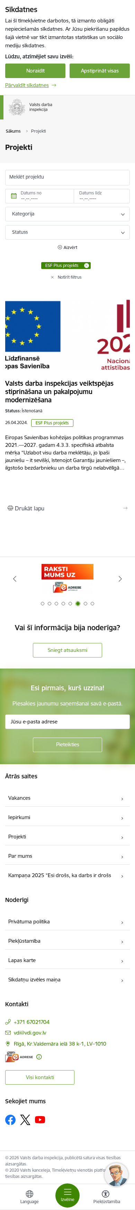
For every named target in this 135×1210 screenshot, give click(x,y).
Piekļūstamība (24, 941)
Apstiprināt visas (100, 70)
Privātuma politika (29, 921)
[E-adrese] (19, 1057)
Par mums (20, 856)
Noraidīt (35, 70)
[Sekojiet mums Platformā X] (25, 1120)
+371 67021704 (32, 1022)
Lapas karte (22, 960)
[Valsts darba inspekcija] (54, 115)
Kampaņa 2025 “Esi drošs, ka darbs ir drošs (59, 875)
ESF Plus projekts (52, 422)
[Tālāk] (120, 578)
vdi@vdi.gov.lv (30, 1032)
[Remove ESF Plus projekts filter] (86, 265)
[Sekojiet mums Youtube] (40, 1119)
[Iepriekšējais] (15, 578)
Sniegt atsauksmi (67, 650)
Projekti (17, 836)
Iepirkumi (19, 817)
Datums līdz (90, 192)
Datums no (31, 192)
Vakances (19, 798)
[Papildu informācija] (39, 1056)
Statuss (20, 232)
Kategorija (23, 214)
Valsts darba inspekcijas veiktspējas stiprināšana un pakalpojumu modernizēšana (59, 391)
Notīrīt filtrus (70, 277)
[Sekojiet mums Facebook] (10, 1120)
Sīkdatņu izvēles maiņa (34, 979)
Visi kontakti (40, 1077)
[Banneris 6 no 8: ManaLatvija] (67, 579)
